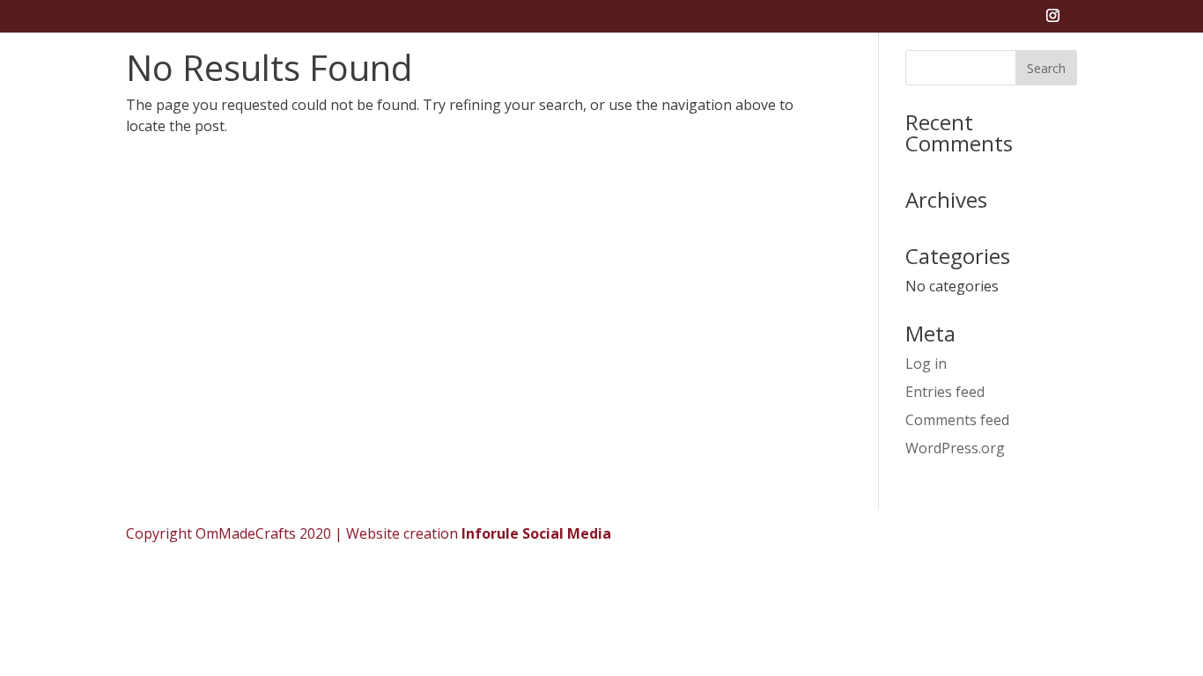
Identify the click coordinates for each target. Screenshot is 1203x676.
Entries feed (945, 391)
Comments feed (957, 420)
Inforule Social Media (536, 533)
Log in (926, 363)
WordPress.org (955, 448)
